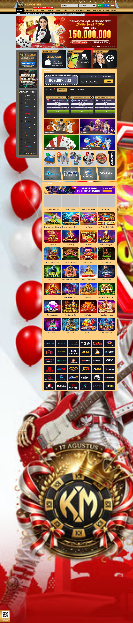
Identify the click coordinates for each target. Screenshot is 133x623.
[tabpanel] (80, 105)
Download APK (72, 2)
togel (72, 10)
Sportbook (28, 10)
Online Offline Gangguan (28, 153)
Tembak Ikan (96, 10)
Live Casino (80, 10)
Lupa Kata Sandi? (107, 2)
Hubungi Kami (95, 2)
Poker (65, 10)
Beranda (20, 10)
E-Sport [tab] (81, 90)
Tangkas (88, 10)
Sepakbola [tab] (62, 90)
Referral (105, 10)
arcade (57, 10)
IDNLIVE (50, 10)
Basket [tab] (72, 90)
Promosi (113, 10)
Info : (19, 13)
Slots (43, 10)
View (109, 80)
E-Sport (36, 10)
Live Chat (84, 2)
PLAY (57, 111)
